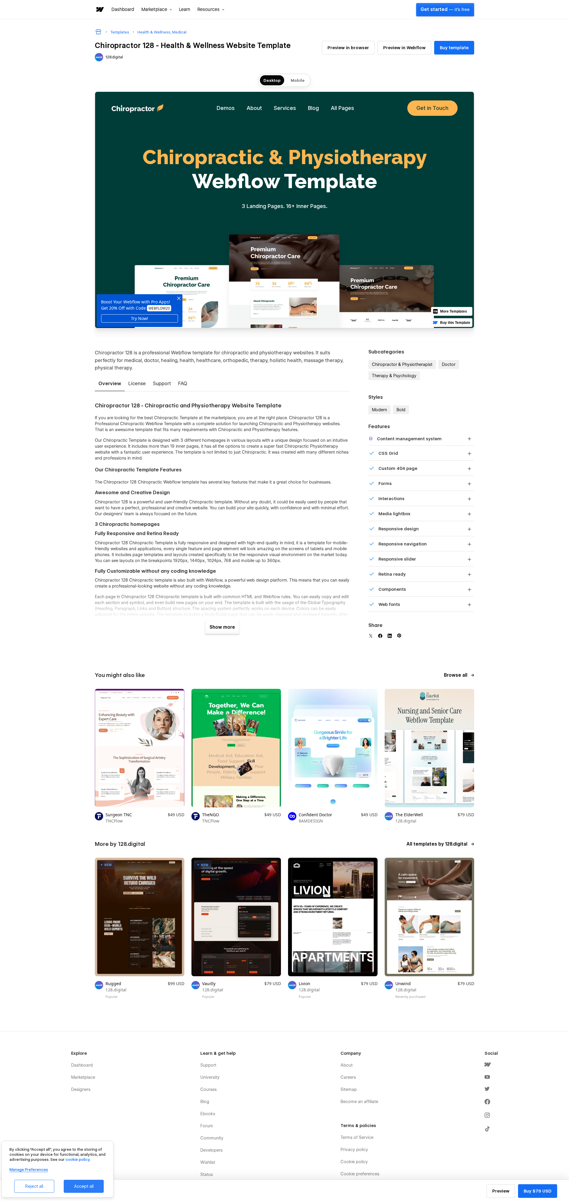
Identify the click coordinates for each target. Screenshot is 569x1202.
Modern (379, 409)
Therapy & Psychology (394, 375)
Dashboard (122, 9)
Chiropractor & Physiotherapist (402, 364)
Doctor (448, 364)
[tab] (110, 384)
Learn (184, 9)
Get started (445, 9)
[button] (156, 9)
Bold (401, 409)
